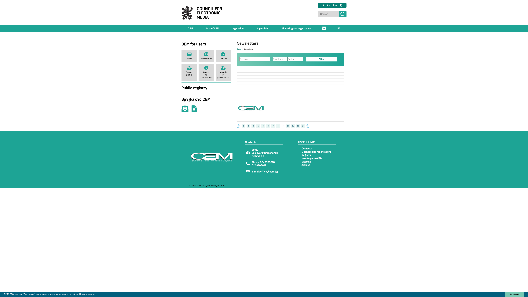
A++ (335, 5)
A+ (328, 5)
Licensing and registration (296, 28)
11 (293, 126)
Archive (306, 165)
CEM (190, 28)
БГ (338, 28)
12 (298, 126)
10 (288, 126)
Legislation (238, 28)
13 (303, 126)
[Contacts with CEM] (186, 110)
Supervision (262, 28)
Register (306, 155)
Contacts (307, 148)
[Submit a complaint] (196, 110)
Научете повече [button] (87, 294)
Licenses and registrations (316, 151)
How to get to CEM (312, 158)
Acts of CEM (212, 28)
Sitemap (306, 161)
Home (239, 49)
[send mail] (324, 29)
